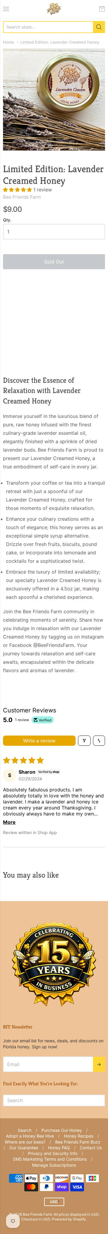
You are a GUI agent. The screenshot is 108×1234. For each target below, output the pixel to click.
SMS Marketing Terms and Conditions (50, 1159)
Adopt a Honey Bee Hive (30, 1135)
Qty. (7, 220)
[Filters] (84, 741)
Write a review (39, 741)
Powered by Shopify (69, 1219)
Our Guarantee (23, 1147)
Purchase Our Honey (61, 1130)
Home (8, 42)
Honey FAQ (59, 1147)
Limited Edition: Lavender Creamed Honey (59, 42)
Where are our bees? (25, 1141)
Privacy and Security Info (52, 1153)
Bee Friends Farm (22, 197)
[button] (18, 190)
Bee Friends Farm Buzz (77, 1141)
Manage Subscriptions (54, 1165)
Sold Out (54, 262)
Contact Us (91, 1147)
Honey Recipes (78, 1135)
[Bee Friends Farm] (54, 9)
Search (25, 1130)
